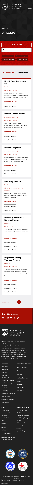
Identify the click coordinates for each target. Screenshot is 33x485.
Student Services (22, 378)
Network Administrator (14, 113)
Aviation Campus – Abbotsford (22, 427)
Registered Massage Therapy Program (13, 258)
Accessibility (4, 483)
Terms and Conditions (18, 480)
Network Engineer (12, 147)
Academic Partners (7, 418)
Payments (19, 374)
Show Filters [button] (17, 45)
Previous (5, 302)
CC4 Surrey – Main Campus (22, 411)
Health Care (5, 388)
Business (4, 375)
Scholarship (20, 390)
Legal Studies (5, 396)
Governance (5, 410)
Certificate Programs (8, 59)
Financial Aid (20, 387)
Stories (3, 427)
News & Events (6, 434)
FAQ (2, 421)
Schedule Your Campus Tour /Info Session (8, 438)
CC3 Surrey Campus (22, 415)
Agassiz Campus (21, 431)
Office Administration (7, 399)
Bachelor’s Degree (21, 56)
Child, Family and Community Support (7, 379)
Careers (3, 424)
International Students (23, 364)
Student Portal (20, 371)
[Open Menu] (30, 7)
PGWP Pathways (21, 367)
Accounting (4, 367)
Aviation (4, 372)
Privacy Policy (6, 480)
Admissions (20, 384)
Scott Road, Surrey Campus (22, 419)
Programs (4, 364)
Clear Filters (23, 73)
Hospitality (4, 391)
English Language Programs (6, 384)
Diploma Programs (8, 56)
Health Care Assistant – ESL (15, 82)
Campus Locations (22, 407)
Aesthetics (4, 369)
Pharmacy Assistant (13, 181)
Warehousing (5, 402)
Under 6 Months (22, 59)
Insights (3, 430)
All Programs (8, 73)
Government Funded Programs (7, 414)
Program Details (10, 102)
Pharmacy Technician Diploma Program (14, 218)
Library (18, 381)
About (3, 407)
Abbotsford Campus (22, 423)
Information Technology (8, 394)
